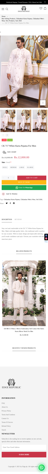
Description (7, 219)
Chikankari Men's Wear (28, 199)
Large (21, 167)
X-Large (30, 167)
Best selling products (9, 18)
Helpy (46, 241)
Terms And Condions (8, 415)
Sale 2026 (18, 21)
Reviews (18, 219)
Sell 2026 (39, 199)
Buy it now (24, 182)
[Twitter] (6, 203)
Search (4, 430)
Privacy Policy (6, 411)
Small (5, 167)
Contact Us (5, 418)
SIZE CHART (11, 152)
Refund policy (6, 426)
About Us (5, 407)
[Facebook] (10, 203)
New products (10, 21)
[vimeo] (13, 203)
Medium (13, 167)
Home (3, 16)
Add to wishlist (11, 194)
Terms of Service (7, 422)
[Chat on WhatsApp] (41, 467)
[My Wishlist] (41, 9)
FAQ (3, 403)
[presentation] (3, 135)
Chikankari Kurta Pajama (24, 18)
